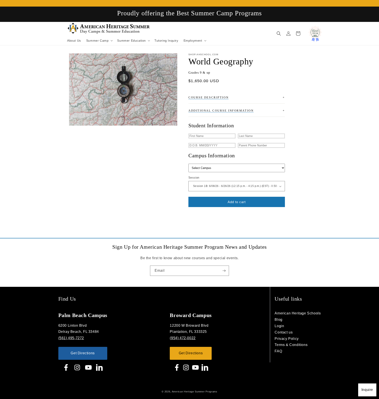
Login (279, 326)
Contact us (284, 332)
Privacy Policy (287, 338)
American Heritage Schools (298, 313)
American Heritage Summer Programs (194, 391)
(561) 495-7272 (71, 338)
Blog (278, 319)
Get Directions (83, 353)
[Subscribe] (224, 271)
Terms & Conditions (291, 345)
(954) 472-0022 (182, 338)
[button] (279, 33)
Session (193, 177)
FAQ (278, 351)
